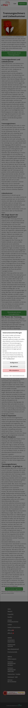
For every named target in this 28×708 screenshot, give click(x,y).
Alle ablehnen (14, 366)
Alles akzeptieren (14, 370)
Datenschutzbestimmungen (18, 375)
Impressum (6, 375)
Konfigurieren (10, 358)
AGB (10, 375)
